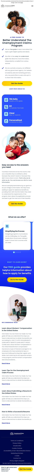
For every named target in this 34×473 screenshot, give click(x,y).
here (22, 2)
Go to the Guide (17, 280)
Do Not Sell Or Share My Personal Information (17, 463)
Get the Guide (17, 83)
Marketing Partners (17, 453)
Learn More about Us (17, 89)
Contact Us (17, 458)
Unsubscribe (17, 446)
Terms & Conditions (17, 441)
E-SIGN (17, 456)
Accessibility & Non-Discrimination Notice (17, 451)
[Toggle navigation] (32, 5)
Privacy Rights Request (17, 461)
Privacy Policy (17, 443)
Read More (6, 363)
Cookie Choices (17, 448)
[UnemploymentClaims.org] (17, 433)
